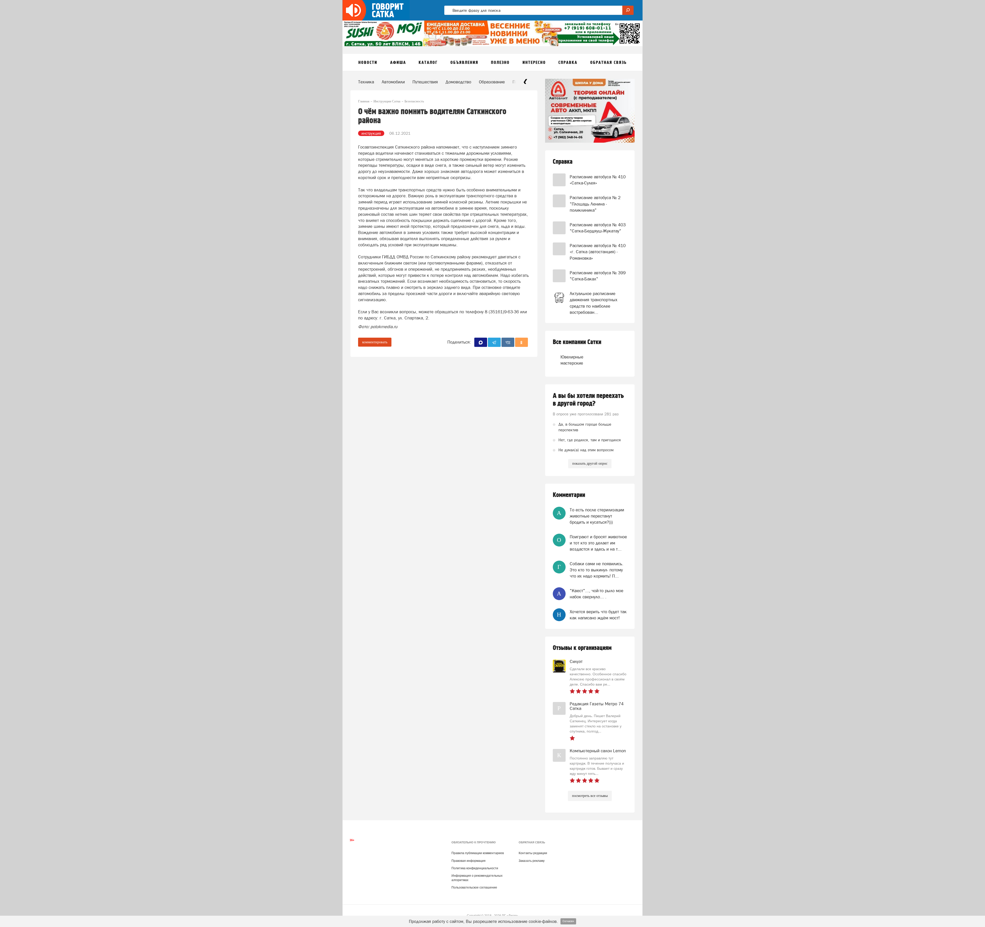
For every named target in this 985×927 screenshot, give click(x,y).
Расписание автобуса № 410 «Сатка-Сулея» (598, 180)
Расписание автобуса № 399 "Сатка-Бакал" (598, 275)
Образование (492, 81)
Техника (366, 81)
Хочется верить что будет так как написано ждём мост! (598, 614)
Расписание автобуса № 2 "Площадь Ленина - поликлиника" (595, 204)
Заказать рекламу (532, 861)
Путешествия (425, 81)
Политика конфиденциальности (474, 868)
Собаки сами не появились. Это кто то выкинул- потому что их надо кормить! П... (596, 570)
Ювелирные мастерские (570, 360)
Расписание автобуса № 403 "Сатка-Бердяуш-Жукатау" (598, 227)
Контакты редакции (533, 853)
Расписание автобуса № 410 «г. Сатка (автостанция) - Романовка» (598, 252)
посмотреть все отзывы (590, 796)
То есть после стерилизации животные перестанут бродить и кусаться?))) (597, 516)
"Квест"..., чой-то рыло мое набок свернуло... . (596, 593)
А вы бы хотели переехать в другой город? (588, 399)
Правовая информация (468, 861)
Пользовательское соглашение (474, 887)
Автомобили (393, 81)
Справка (563, 161)
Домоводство (458, 81)
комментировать (374, 342)
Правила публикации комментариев (477, 853)
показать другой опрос (589, 463)
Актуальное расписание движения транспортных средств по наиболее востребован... (593, 303)
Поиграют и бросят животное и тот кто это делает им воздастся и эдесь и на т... (598, 543)
